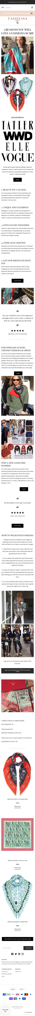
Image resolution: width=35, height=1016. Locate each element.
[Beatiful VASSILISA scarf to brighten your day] (17, 93)
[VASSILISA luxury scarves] (17, 55)
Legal (3, 976)
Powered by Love (17, 1008)
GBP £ (21, 989)
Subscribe (28, 948)
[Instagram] (23, 954)
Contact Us (5, 971)
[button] (5, 1010)
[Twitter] (16, 954)
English (13, 989)
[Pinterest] (19, 954)
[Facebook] (12, 954)
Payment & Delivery (7, 974)
